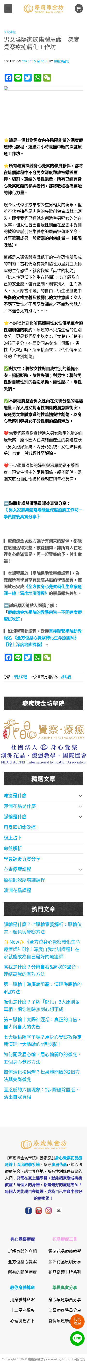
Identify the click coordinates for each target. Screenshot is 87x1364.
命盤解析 (13, 848)
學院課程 (10, 32)
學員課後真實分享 (22, 858)
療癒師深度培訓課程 (24, 879)
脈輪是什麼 (15, 816)
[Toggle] (80, 795)
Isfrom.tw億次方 (73, 1359)
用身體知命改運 (20, 827)
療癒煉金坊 (61, 61)
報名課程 (77, 1321)
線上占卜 (13, 837)
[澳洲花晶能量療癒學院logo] (44, 728)
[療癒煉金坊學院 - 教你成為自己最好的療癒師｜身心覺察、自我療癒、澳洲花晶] (43, 8)
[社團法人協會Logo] (44, 753)
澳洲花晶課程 (17, 890)
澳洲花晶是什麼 (20, 806)
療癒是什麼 (15, 795)
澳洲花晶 (59, 1164)
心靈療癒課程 (17, 869)
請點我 (66, 676)
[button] (8, 8)
